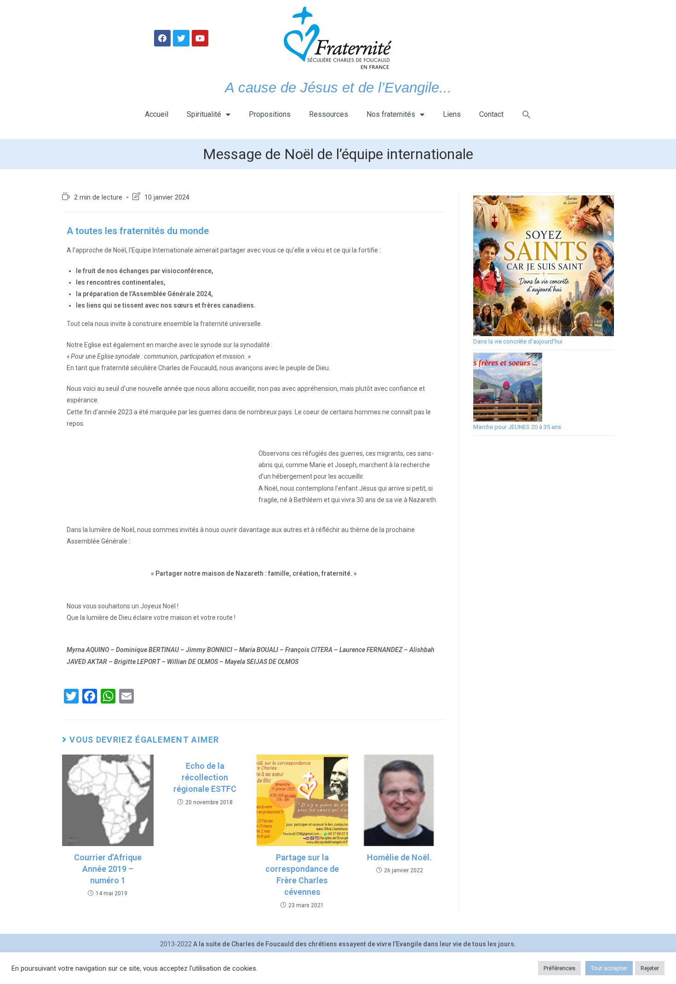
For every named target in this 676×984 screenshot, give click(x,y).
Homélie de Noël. (399, 857)
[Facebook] (162, 38)
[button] (526, 114)
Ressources (328, 114)
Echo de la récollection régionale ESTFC (204, 777)
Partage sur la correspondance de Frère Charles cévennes (302, 874)
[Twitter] (181, 38)
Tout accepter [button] (609, 968)
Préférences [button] (559, 968)
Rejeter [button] (650, 968)
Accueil (156, 114)
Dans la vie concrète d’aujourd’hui (517, 341)
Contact (491, 114)
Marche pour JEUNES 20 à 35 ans (517, 426)
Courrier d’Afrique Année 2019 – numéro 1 (108, 868)
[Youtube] (200, 38)
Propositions (270, 114)
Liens (452, 114)
